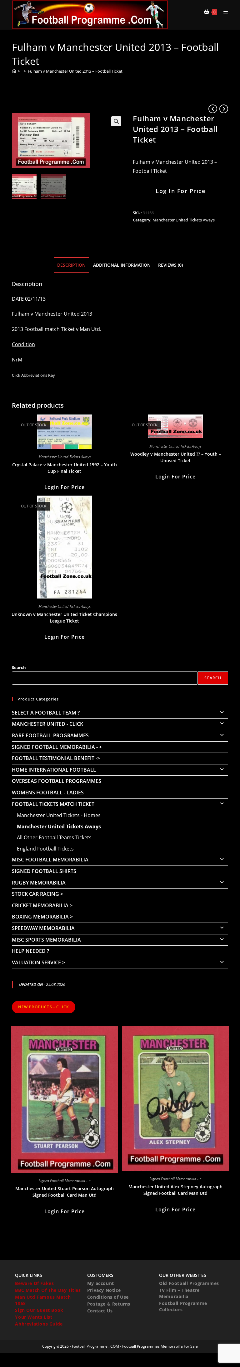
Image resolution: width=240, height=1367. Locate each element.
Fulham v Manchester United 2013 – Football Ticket (75, 71)
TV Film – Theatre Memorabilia (179, 1293)
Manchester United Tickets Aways (183, 220)
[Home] (14, 71)
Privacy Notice (104, 1290)
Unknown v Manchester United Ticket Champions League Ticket (64, 617)
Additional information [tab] (122, 265)
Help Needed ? (30, 951)
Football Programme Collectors (183, 1306)
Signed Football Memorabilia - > (57, 747)
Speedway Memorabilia (43, 928)
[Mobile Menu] (223, 11)
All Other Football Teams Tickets (54, 837)
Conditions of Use (108, 1297)
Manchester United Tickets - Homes (59, 815)
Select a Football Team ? (46, 712)
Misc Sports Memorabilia (46, 939)
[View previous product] (212, 108)
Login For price (64, 487)
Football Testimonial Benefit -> (56, 758)
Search (19, 667)
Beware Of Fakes (34, 1283)
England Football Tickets (45, 848)
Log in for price (180, 191)
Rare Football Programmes (50, 735)
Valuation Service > (38, 962)
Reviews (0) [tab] (170, 265)
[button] (116, 121)
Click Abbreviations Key (33, 375)
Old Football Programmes (189, 1283)
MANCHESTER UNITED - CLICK (47, 723)
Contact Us (100, 1311)
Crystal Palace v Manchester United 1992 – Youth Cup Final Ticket (64, 468)
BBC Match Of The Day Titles (48, 1290)
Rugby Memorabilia (39, 882)
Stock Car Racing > (37, 893)
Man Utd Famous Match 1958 (43, 1300)
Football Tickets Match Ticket (53, 804)
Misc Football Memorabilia (50, 859)
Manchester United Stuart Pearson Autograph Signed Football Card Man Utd (64, 1191)
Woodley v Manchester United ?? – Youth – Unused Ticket (175, 457)
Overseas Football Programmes (56, 781)
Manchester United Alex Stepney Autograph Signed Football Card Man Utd (175, 1190)
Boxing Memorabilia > (42, 916)
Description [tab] (71, 265)
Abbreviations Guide (38, 1324)
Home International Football (54, 769)
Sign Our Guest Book (39, 1310)
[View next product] (223, 108)
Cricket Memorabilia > (42, 905)
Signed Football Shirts (44, 871)
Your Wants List (33, 1317)
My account (100, 1283)
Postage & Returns (108, 1304)
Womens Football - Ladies (48, 792)
